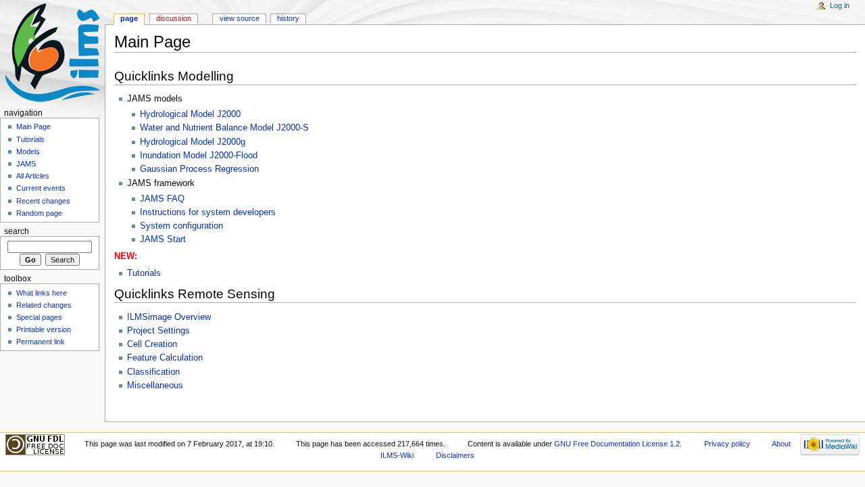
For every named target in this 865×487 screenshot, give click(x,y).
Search (16, 231)
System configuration (181, 226)
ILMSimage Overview (169, 317)
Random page (39, 213)
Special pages (39, 317)
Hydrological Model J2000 (190, 114)
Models (28, 151)
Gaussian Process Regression (199, 169)
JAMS (26, 164)
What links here (41, 293)
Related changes (44, 305)
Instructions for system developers (208, 212)
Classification (153, 372)
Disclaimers (455, 455)
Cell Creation (152, 344)
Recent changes (43, 201)
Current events (41, 188)
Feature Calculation (165, 358)
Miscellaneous (155, 385)
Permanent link (40, 342)
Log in (839, 5)
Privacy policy (727, 444)
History (288, 18)
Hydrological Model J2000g (192, 142)
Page (129, 18)
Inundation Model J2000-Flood (198, 155)
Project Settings (158, 330)
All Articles (32, 176)
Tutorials (144, 273)
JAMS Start (163, 239)
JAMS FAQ (162, 199)
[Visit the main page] (52, 52)
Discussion (173, 18)
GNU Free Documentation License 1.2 (617, 444)
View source (240, 18)
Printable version (43, 329)
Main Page (33, 126)
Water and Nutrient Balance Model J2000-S (224, 128)
